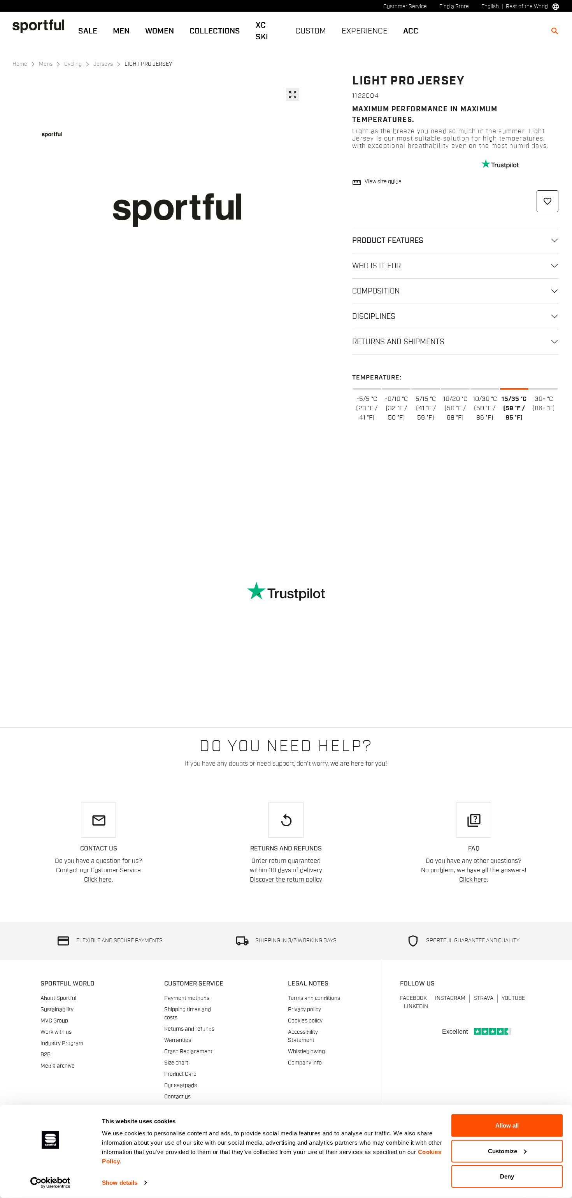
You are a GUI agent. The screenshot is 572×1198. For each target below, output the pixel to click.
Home (19, 64)
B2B (45, 1054)
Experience (365, 31)
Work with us (56, 1032)
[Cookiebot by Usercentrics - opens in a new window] (50, 1183)
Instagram (450, 998)
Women (159, 31)
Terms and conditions (314, 998)
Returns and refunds (189, 1029)
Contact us (177, 1097)
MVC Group (54, 1021)
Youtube (513, 998)
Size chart (176, 1063)
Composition (376, 291)
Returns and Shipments (398, 342)
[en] (41, 26)
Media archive (57, 1066)
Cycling (73, 64)
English (490, 6)
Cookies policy (305, 1021)
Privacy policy (304, 1009)
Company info (305, 1063)
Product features (387, 240)
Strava (483, 998)
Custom (310, 31)
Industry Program (61, 1043)
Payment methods (186, 998)
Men (121, 31)
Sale (87, 31)
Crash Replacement (188, 1051)
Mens (46, 64)
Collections (214, 31)
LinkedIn (416, 1006)
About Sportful (58, 998)
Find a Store (454, 6)
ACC (410, 31)
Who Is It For (376, 266)
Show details (119, 1182)
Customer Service (405, 6)
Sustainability (57, 1009)
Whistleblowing (306, 1051)
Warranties (177, 1040)
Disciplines (373, 316)
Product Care (180, 1074)
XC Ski (262, 31)
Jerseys (103, 64)
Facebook (413, 998)
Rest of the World (527, 6)
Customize (502, 1150)
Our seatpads (180, 1085)
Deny (507, 1176)
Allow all (507, 1125)
